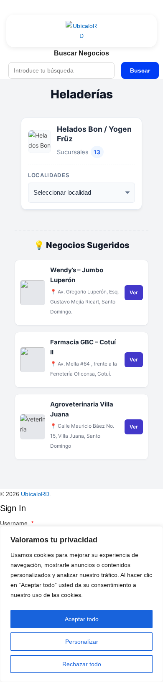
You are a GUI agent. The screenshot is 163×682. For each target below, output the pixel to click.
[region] (81, 604)
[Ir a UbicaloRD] (81, 31)
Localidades (48, 175)
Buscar (140, 70)
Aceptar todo (82, 619)
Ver (134, 292)
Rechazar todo (81, 664)
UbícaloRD (35, 494)
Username (16, 523)
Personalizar (81, 641)
